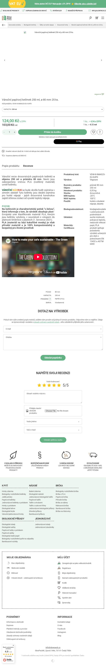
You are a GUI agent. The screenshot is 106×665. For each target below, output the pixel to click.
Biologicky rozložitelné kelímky (14, 494)
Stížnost (14, 573)
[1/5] (39, 385)
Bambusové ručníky (10, 541)
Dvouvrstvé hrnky (62, 25)
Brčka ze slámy (62, 503)
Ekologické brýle (8, 511)
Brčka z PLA (60, 494)
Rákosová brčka (62, 506)
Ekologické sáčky (9, 527)
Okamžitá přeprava (75, 11)
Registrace (66, 568)
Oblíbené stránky (69, 588)
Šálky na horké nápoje (47, 25)
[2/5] (44, 385)
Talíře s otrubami (35, 503)
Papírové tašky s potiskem (12, 530)
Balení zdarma (35, 491)
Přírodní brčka (61, 500)
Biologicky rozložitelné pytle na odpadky (18, 539)
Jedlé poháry (7, 497)
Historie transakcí (69, 593)
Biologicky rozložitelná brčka (67, 491)
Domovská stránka (15, 25)
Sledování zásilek (18, 568)
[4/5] (54, 385)
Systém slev (57, 11)
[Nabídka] (103, 18)
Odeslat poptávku (53, 357)
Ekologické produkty (11, 11)
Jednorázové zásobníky (44, 527)
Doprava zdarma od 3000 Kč (36, 11)
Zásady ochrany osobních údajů (19, 636)
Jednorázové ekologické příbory (41, 508)
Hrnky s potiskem (9, 506)
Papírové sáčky (8, 533)
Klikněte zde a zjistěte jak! (85, 4)
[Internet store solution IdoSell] (53, 660)
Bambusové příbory (37, 514)
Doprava (9, 625)
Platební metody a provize (16, 629)
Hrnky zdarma (7, 491)
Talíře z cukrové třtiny (37, 506)
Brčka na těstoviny (63, 511)
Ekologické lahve (8, 508)
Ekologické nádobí (36, 494)
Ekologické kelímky (30, 25)
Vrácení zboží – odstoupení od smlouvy (27, 578)
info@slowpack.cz (99, 11)
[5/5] (59, 385)
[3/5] (49, 385)
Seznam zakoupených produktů (74, 578)
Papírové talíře (35, 500)
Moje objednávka (19, 557)
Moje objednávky (68, 573)
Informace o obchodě (15, 622)
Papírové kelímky (8, 500)
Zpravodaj (66, 603)
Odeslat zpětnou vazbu (53, 440)
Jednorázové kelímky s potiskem (15, 503)
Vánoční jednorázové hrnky (13, 514)
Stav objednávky (17, 563)
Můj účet (64, 557)
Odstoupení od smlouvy (15, 639)
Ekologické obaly (8, 524)
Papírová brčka (62, 497)
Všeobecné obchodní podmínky (18, 632)
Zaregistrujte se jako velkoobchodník (76, 563)
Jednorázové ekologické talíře (41, 497)
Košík (64, 583)
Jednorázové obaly (42, 524)
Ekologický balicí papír (11, 536)
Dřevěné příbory (35, 511)
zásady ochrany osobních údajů (46, 322)
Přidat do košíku (52, 132)
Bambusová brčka (63, 508)
